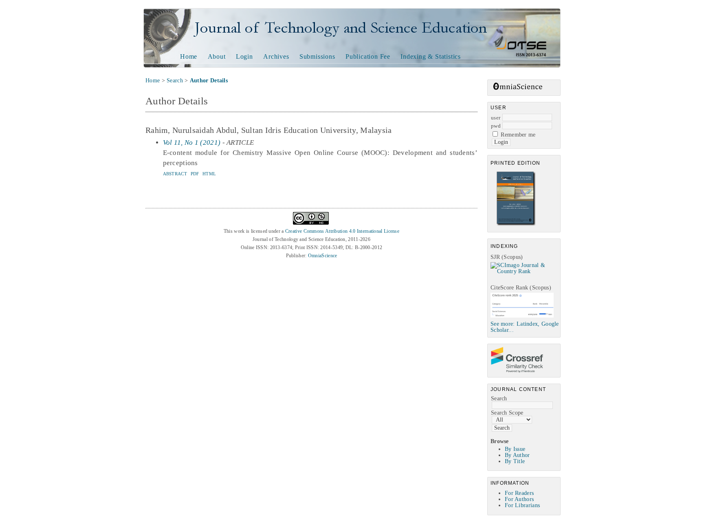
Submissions (317, 56)
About (217, 56)
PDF (195, 173)
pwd (496, 126)
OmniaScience (322, 255)
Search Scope (507, 413)
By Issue (515, 449)
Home (188, 56)
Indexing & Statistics (430, 56)
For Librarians (522, 505)
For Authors (519, 499)
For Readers (519, 493)
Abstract (175, 173)
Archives (276, 56)
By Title (515, 461)
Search (499, 398)
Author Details (209, 80)
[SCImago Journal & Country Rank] (525, 271)
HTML (209, 173)
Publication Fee (367, 56)
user (495, 118)
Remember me (518, 135)
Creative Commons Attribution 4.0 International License (342, 231)
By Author (517, 455)
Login (244, 56)
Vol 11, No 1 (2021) (192, 142)
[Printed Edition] (516, 225)
